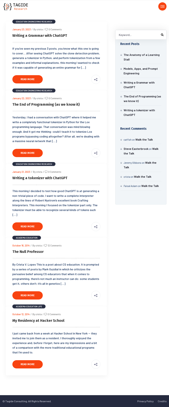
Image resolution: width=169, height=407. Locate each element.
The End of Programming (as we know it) (46, 104)
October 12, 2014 (21, 314)
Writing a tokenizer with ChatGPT (40, 178)
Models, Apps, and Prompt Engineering (141, 71)
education (21, 21)
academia (21, 237)
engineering (34, 21)
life (40, 306)
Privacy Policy (145, 401)
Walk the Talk (144, 139)
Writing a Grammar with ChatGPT (39, 35)
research (46, 21)
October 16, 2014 (21, 245)
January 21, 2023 (21, 171)
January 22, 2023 (21, 98)
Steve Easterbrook (136, 149)
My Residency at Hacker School (38, 320)
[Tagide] (15, 6)
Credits (162, 401)
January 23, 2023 (21, 29)
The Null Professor (28, 251)
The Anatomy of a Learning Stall (142, 57)
